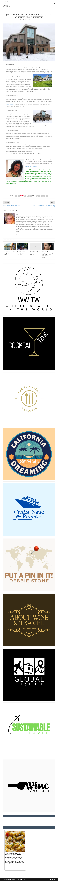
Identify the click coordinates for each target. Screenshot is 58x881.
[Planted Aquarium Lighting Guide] (22, 246)
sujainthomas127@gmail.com (31, 166)
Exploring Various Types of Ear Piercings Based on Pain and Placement (47, 253)
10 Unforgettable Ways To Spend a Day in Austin (9, 253)
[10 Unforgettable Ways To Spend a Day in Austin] (10, 246)
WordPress (23, 879)
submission (35, 179)
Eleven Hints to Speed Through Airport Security (35, 253)
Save (22, 195)
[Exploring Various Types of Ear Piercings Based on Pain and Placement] (48, 246)
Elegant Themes (11, 879)
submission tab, (43, 174)
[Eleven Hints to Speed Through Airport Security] (35, 246)
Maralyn (26, 19)
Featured (31, 19)
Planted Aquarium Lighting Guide (21, 252)
